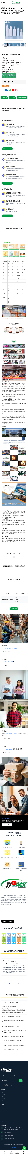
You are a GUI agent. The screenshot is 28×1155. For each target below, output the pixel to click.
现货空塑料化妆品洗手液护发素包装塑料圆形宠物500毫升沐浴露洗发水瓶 (20, 566)
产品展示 (3, 1094)
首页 (3, 1092)
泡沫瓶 (3, 1108)
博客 (3, 1096)
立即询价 (5, 86)
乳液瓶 (3, 1112)
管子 (3, 1121)
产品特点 (12, 97)
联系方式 (3, 1100)
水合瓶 (3, 1119)
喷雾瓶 (3, 1110)
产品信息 (4, 97)
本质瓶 (3, 1117)
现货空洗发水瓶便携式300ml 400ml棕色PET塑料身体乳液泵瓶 (7, 566)
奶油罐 (3, 1106)
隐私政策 (14, 1147)
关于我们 (3, 1098)
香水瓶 (3, 1115)
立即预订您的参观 (7, 921)
